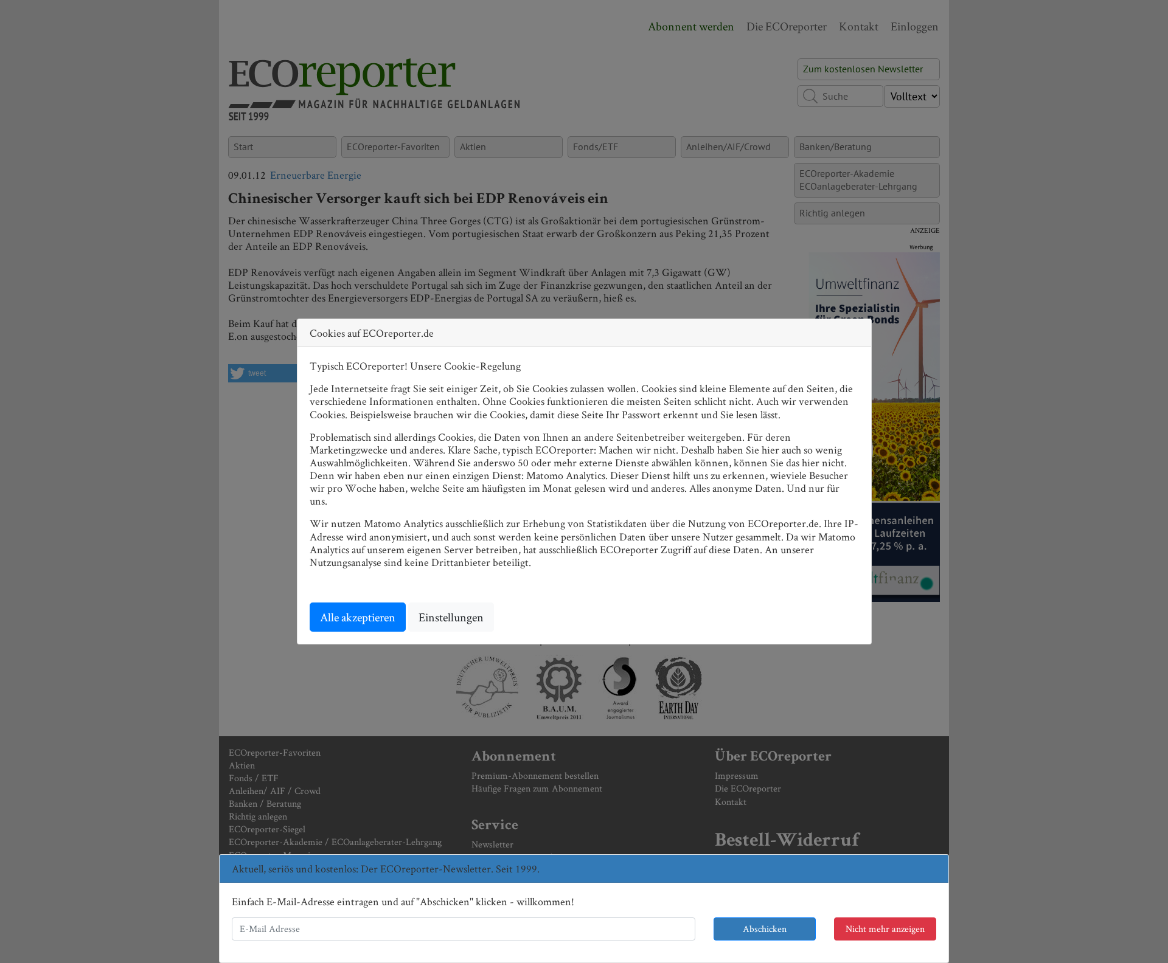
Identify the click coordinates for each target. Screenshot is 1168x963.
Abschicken (765, 928)
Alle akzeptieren (357, 617)
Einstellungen (451, 617)
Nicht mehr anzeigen (885, 928)
